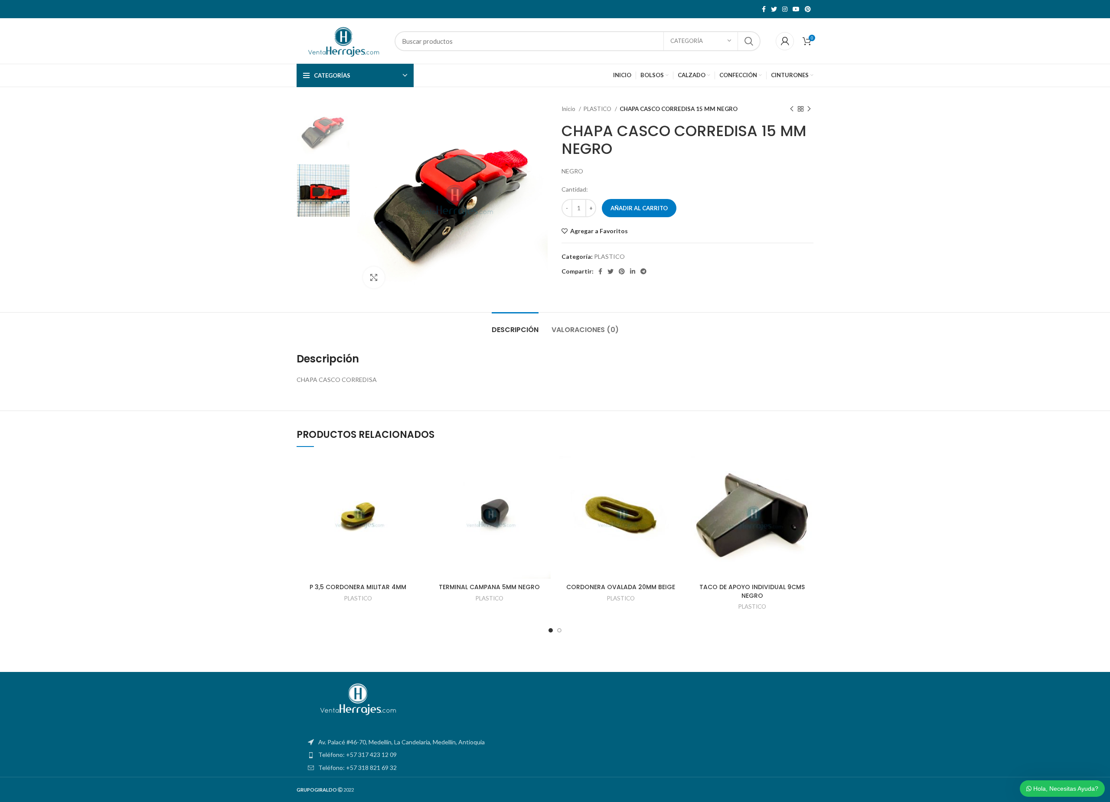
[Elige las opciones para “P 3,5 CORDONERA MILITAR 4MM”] (413, 489)
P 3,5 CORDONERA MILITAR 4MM (358, 587)
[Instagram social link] (785, 9)
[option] (323, 131)
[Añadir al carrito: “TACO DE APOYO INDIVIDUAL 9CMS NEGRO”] (807, 489)
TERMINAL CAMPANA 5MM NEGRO (489, 587)
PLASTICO (598, 108)
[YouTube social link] (796, 9)
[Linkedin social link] (632, 271)
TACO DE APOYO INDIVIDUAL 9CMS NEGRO (752, 591)
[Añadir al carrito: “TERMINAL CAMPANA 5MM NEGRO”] (544, 489)
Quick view (413, 509)
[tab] (515, 325)
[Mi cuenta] (784, 41)
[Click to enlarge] (374, 277)
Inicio (569, 108)
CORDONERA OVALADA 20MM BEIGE (620, 587)
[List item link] (555, 755)
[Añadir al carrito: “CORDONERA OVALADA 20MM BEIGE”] (675, 489)
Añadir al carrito (639, 208)
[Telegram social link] (643, 271)
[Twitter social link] (774, 9)
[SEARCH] (749, 41)
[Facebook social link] (763, 9)
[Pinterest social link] (807, 9)
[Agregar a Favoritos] (413, 470)
